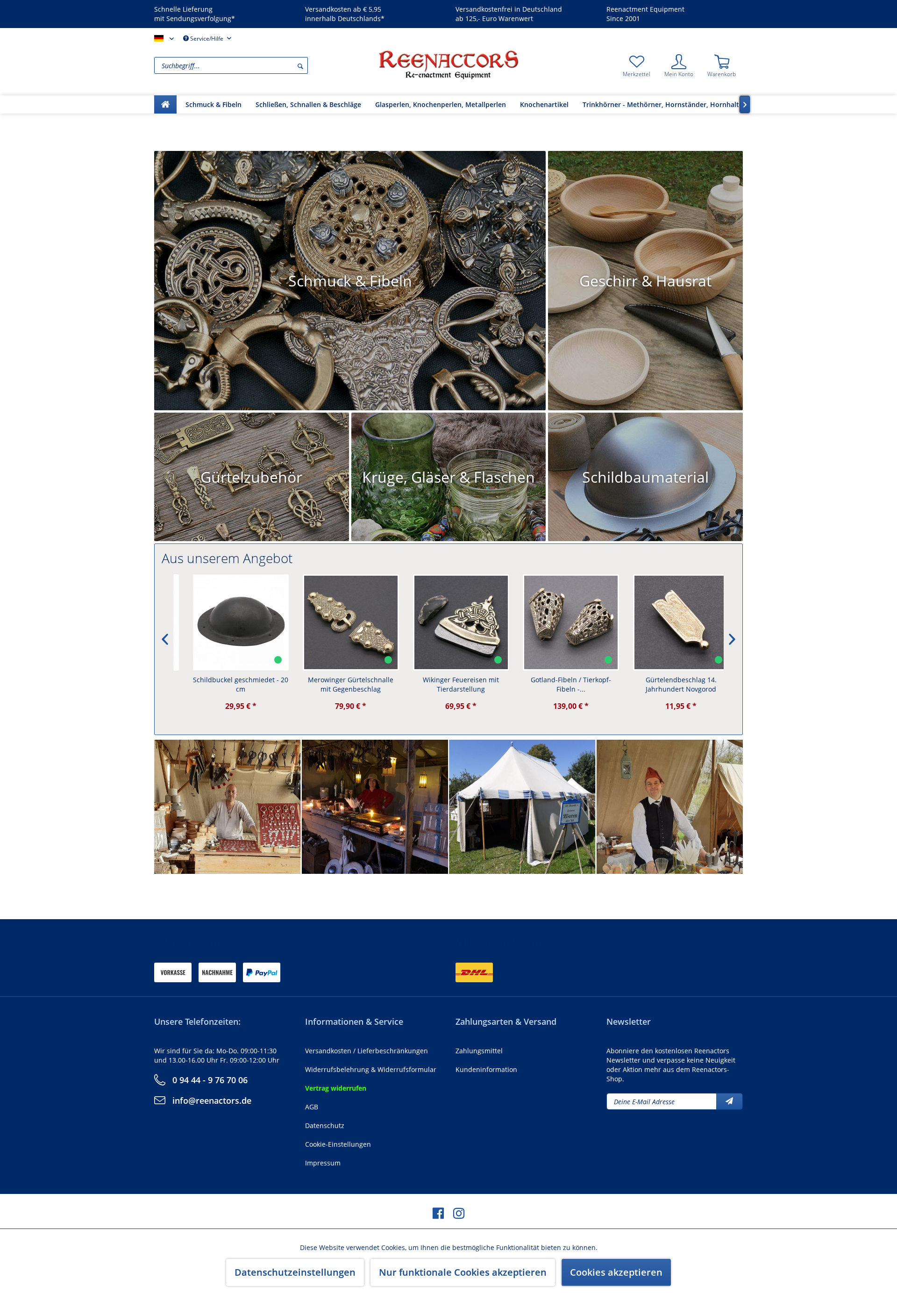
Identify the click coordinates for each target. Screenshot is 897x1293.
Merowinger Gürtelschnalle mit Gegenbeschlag (338, 684)
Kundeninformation (486, 1069)
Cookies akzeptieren (616, 1272)
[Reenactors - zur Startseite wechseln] (448, 64)
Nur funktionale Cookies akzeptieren (463, 1272)
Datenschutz (324, 1125)
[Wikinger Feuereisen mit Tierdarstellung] (448, 622)
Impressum (323, 1162)
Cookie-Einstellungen (338, 1144)
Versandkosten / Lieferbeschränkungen (366, 1050)
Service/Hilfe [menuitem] (207, 39)
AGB (311, 1106)
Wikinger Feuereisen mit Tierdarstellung (448, 684)
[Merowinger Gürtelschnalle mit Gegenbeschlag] (338, 622)
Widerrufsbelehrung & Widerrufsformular (370, 1069)
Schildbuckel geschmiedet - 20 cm (228, 684)
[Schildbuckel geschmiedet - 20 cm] (228, 622)
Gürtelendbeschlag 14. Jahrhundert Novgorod (668, 684)
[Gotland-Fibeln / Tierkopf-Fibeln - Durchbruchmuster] (558, 622)
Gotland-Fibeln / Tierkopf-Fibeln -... (558, 684)
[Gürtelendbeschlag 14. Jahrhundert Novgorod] (668, 622)
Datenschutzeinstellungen (295, 1272)
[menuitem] (264, 65)
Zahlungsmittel (479, 1050)
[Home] (165, 104)
